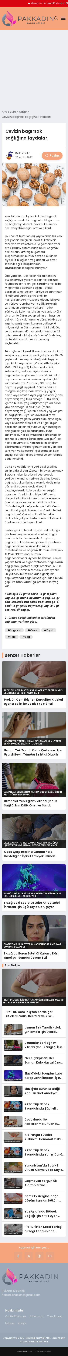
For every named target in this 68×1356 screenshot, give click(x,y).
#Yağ (26, 637)
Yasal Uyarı (54, 1316)
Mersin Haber (24, 1351)
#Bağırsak (14, 630)
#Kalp (12, 637)
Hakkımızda (36, 1316)
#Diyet (48, 630)
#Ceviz (32, 630)
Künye (22, 1323)
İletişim (10, 1323)
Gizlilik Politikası (15, 1316)
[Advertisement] (34, 70)
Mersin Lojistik (43, 1351)
